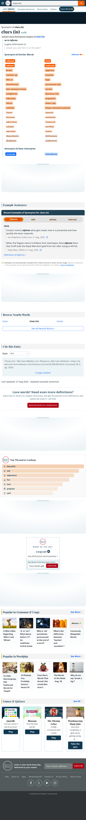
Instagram (55, 783)
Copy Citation (44, 372)
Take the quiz (75, 745)
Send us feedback (67, 265)
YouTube (47, 783)
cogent (41, 551)
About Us (15, 776)
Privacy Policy (62, 776)
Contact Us (49, 776)
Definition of (14, 254)
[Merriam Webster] (43, 542)
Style (5, 353)
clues (5, 321)
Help (7, 776)
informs (13, 219)
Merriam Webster (7, 765)
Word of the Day (43, 547)
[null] (48, 551)
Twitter (39, 783)
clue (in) (40, 36)
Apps (24, 776)
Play (11, 731)
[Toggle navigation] (2, 3)
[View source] (47, 237)
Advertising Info (35, 776)
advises (52, 219)
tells (33, 219)
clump (60, 321)
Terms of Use (75, 776)
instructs (72, 219)
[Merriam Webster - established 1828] (8, 3)
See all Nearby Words (42, 328)
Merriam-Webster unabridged (43, 405)
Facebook (31, 783)
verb (23, 32)
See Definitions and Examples (42, 556)
